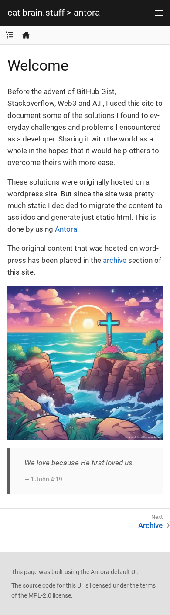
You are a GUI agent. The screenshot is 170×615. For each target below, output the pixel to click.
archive (114, 260)
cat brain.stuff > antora (53, 12)
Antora (66, 229)
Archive (150, 525)
